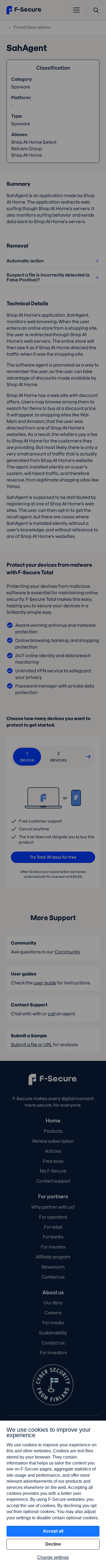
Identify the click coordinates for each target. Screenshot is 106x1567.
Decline (53, 1544)
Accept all (53, 1531)
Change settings (53, 1557)
